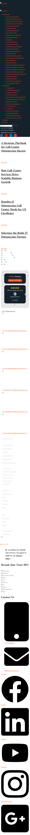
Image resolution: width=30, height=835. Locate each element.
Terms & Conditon (7, 531)
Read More (4, 162)
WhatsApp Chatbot (7, 456)
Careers (4, 522)
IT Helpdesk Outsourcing (9, 472)
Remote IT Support (7, 478)
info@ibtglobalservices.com (8, 133)
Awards (4, 525)
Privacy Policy (6, 534)
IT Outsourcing (6, 469)
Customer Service (7, 459)
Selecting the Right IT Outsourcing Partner (14, 235)
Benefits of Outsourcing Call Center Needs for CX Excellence (13, 208)
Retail (4, 497)
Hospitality (5, 501)
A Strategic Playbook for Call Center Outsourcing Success (13, 147)
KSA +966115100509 (7, 130)
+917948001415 (7, 390)
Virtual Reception (7, 449)
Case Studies (5, 518)
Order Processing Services (9, 463)
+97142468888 (7, 331)
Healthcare (5, 504)
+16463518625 (7, 433)
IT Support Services (7, 475)
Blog (3, 515)
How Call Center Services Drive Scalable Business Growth (11, 176)
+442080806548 (7, 412)
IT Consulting (6, 484)
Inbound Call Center (7, 445)
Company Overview (7, 439)
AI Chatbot (5, 452)
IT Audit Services (7, 481)
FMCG (4, 508)
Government (5, 490)
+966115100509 (7, 349)
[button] (4, 294)
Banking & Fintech (7, 494)
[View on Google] (15, 294)
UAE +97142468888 (7, 128)
